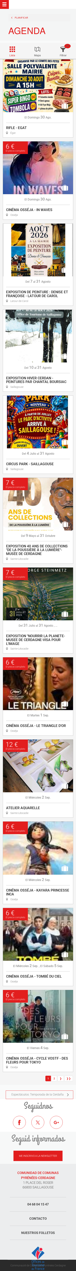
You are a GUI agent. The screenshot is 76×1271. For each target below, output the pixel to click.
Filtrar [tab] (63, 55)
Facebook (22, 1125)
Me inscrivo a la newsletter (38, 1155)
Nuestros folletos (38, 1233)
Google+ (59, 1125)
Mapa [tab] (37, 55)
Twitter (40, 1125)
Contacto (38, 1218)
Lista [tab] (12, 55)
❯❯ (68, 1078)
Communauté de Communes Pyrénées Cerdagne (38, 1265)
